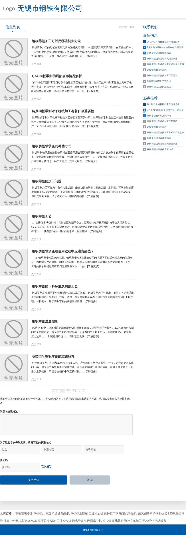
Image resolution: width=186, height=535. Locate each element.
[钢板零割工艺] (13, 227)
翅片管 (106, 520)
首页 (132, 27)
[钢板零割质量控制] (13, 332)
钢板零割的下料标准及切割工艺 (55, 286)
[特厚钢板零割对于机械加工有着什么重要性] (13, 122)
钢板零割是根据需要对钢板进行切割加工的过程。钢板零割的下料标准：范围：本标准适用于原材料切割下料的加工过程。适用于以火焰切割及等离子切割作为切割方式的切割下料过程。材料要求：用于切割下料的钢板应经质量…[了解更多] (82, 297)
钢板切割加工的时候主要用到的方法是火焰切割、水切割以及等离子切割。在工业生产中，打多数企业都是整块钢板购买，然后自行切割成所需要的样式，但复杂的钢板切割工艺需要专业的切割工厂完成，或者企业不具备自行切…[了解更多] (82, 52)
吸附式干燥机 (128, 513)
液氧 (6, 520)
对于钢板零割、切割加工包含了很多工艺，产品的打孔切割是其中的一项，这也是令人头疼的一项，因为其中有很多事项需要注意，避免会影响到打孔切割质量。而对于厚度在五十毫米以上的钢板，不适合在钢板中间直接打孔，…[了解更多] (82, 367)
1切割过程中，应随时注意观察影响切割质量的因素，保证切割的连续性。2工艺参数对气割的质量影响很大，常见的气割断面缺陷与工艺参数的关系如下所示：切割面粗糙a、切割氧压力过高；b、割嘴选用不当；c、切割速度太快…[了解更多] (82, 332)
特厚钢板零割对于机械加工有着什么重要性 (63, 111)
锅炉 (53, 520)
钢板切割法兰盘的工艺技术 (160, 87)
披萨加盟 (143, 513)
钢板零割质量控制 (45, 321)
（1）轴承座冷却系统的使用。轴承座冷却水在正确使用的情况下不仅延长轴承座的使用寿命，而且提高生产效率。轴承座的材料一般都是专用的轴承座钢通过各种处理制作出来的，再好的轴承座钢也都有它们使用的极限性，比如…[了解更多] (82, 262)
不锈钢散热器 (158, 513)
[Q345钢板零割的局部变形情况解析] (13, 87)
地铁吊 (32, 520)
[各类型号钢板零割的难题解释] (13, 367)
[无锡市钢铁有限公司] (7, 9)
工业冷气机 (64, 520)
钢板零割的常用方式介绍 (159, 81)
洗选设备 (160, 520)
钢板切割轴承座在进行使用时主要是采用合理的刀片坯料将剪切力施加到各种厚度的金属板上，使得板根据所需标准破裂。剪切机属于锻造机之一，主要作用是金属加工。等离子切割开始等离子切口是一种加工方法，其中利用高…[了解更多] (82, 157)
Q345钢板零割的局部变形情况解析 (57, 76)
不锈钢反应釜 (79, 513)
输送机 (65, 513)
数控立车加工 (133, 520)
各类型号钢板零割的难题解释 (53, 356)
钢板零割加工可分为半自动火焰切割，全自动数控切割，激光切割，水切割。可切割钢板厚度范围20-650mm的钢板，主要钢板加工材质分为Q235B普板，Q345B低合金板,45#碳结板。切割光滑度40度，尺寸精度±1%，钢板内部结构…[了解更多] (82, 192)
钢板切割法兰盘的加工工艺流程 (162, 75)
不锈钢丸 (39, 513)
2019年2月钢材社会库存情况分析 (163, 41)
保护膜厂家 (111, 513)
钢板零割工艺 (42, 216)
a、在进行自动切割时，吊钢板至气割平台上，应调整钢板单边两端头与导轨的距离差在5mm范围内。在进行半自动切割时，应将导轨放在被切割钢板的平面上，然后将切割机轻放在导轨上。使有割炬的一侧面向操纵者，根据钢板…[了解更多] (82, 227)
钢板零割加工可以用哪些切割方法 (56, 41)
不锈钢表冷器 (24, 513)
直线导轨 (118, 520)
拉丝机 (14, 520)
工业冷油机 (96, 513)
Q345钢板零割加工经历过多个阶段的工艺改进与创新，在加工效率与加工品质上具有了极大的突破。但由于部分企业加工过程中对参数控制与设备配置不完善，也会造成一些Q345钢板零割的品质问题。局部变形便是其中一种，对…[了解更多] (82, 87)
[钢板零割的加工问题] (13, 192)
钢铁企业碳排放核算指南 (159, 53)
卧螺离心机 (94, 520)
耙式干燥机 (79, 520)
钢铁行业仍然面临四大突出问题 (162, 58)
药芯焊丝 (148, 520)
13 (74, 391)
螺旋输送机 (53, 513)
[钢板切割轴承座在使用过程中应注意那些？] (13, 262)
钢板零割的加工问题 (46, 181)
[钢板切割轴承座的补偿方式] (13, 157)
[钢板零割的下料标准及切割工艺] (13, 297)
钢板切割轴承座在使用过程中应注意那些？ (63, 251)
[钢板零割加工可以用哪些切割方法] (13, 52)
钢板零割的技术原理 (157, 70)
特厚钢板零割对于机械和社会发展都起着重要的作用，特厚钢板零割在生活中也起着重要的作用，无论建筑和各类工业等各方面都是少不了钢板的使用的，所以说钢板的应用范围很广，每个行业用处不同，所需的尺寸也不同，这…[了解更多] (82, 122)
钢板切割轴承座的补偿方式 (51, 146)
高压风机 (43, 520)
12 (68, 391)
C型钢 (24, 520)
